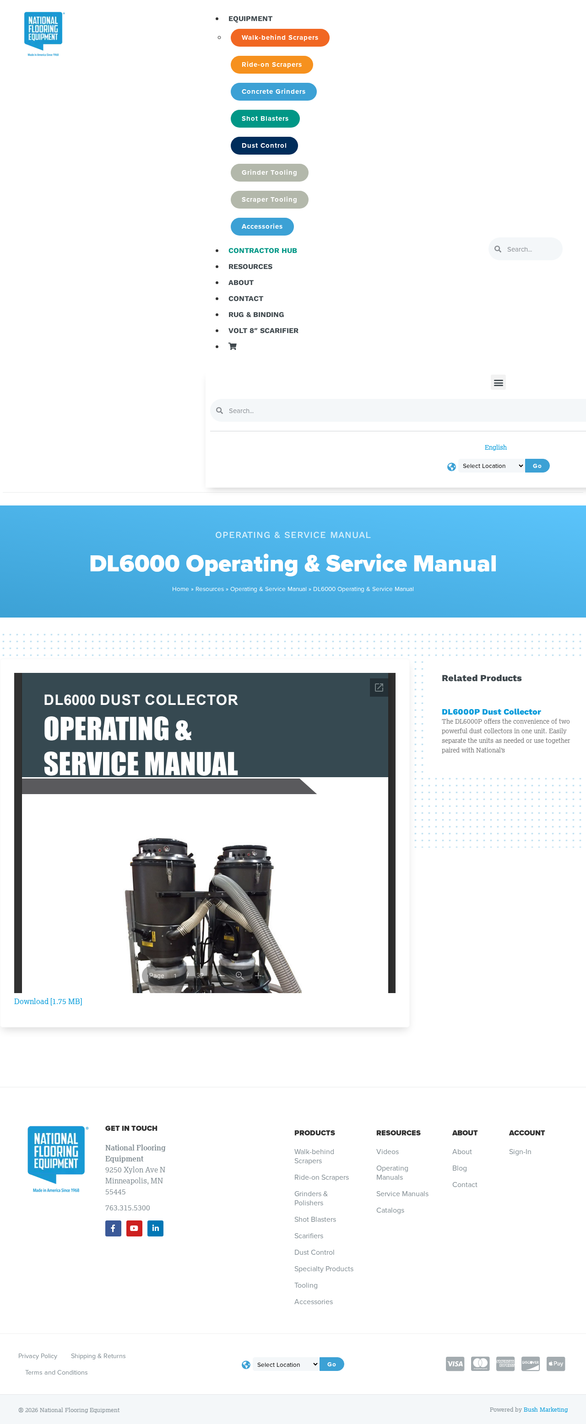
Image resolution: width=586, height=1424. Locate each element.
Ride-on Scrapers (321, 1177)
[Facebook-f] (113, 1228)
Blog (459, 1167)
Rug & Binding (256, 314)
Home (180, 588)
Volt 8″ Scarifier (263, 330)
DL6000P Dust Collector (491, 711)
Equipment (250, 18)
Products (314, 1133)
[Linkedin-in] (155, 1228)
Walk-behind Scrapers (314, 1156)
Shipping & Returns (98, 1355)
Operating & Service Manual (268, 588)
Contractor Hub (262, 250)
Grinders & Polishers (311, 1198)
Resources (250, 266)
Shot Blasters (315, 1219)
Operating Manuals (392, 1172)
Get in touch (131, 1128)
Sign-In (520, 1151)
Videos (387, 1151)
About (241, 282)
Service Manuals (402, 1193)
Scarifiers (308, 1235)
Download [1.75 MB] (48, 1001)
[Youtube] (134, 1228)
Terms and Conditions (56, 1372)
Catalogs (390, 1209)
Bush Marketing (546, 1409)
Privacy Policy (37, 1355)
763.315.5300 (127, 1208)
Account (527, 1133)
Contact (245, 298)
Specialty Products (323, 1268)
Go (331, 1364)
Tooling (306, 1285)
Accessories (313, 1301)
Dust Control (314, 1252)
